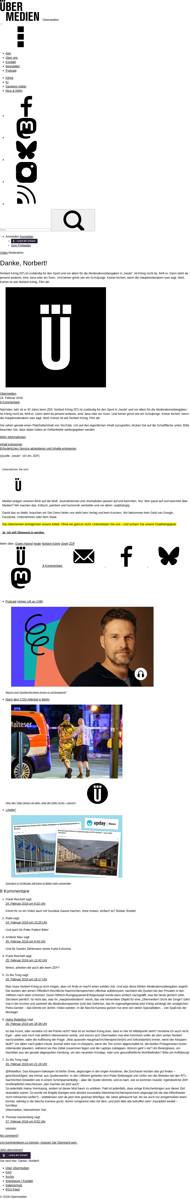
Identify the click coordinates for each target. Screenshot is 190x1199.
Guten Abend (24, 543)
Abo (8, 53)
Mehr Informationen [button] (13, 437)
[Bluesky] (169, 565)
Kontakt (11, 62)
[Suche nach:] (25, 229)
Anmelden (26, 236)
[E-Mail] (84, 565)
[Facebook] (127, 565)
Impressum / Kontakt (19, 1181)
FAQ (9, 1172)
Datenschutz (14, 1185)
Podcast (11, 70)
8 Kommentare (10, 402)
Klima (9, 77)
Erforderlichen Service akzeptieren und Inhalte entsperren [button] (38, 448)
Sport (64, 543)
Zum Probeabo (21, 245)
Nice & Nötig (14, 90)
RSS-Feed (13, 1189)
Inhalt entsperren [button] (11, 444)
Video (4, 252)
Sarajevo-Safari (16, 86)
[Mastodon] (21, 587)
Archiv (10, 1176)
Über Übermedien (17, 1168)
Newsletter (13, 66)
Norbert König (51, 543)
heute (37, 543)
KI (7, 82)
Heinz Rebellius (16, 1019)
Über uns (12, 57)
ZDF (72, 543)
